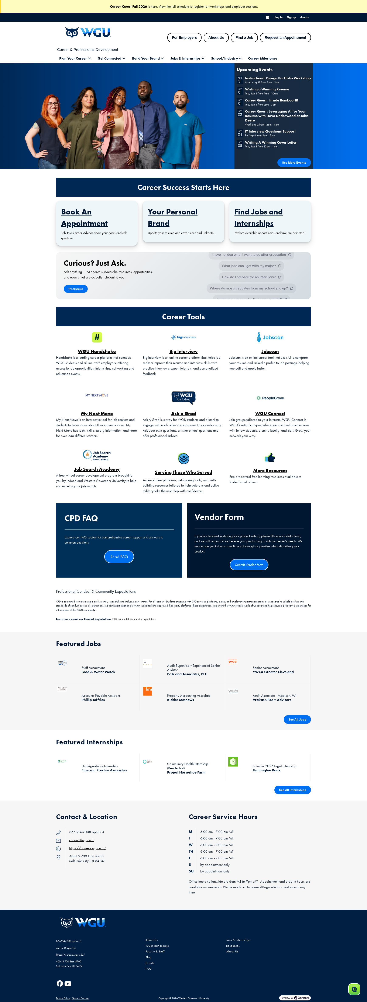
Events (149, 963)
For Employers (184, 38)
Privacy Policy (63, 998)
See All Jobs (297, 719)
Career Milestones (262, 58)
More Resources (270, 470)
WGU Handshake (97, 351)
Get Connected (109, 58)
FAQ (148, 969)
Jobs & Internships (185, 58)
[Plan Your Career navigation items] (91, 58)
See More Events (294, 162)
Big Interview (183, 351)
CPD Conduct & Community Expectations (134, 619)
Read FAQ (119, 556)
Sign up (291, 17)
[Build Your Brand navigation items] (163, 58)
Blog (148, 957)
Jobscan (270, 351)
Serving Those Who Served (183, 472)
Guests (304, 17)
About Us (216, 38)
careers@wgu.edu (81, 840)
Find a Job (244, 38)
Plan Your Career (73, 58)
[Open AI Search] (354, 989)
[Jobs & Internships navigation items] (204, 58)
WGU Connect (270, 413)
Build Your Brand (146, 58)
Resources (233, 946)
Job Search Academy (97, 469)
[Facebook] (60, 984)
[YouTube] (67, 984)
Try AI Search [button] (75, 289)
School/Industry (224, 58)
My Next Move (97, 413)
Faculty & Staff (155, 951)
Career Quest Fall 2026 (128, 6)
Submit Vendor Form (249, 564)
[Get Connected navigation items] (125, 58)
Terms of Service (80, 998)
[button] (268, 17)
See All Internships (292, 790)
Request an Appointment (285, 38)
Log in (278, 17)
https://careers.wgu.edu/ (87, 848)
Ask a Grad (183, 413)
